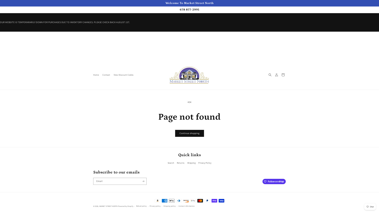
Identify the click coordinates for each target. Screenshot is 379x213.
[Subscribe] (143, 181)
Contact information (187, 206)
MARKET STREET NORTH (108, 206)
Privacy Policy (204, 163)
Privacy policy (155, 206)
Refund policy (141, 206)
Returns (180, 163)
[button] (270, 75)
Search (171, 163)
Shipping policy (169, 206)
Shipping (191, 163)
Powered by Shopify (125, 206)
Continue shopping (190, 133)
